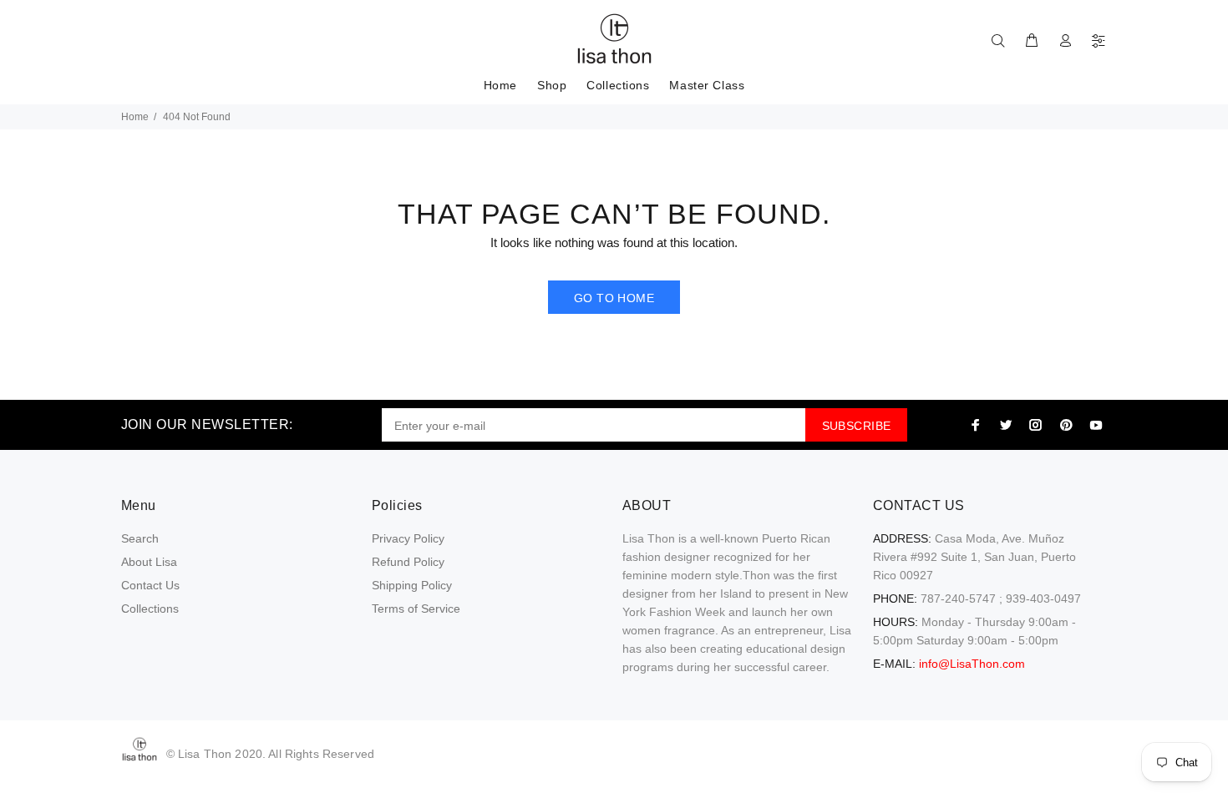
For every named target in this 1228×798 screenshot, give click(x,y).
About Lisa (149, 561)
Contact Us (150, 585)
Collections (150, 608)
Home (135, 117)
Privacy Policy (408, 538)
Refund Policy (408, 561)
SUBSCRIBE (856, 425)
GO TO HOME (614, 298)
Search (140, 538)
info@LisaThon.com (972, 663)
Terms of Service (416, 608)
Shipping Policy (412, 585)
